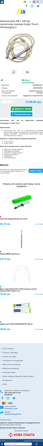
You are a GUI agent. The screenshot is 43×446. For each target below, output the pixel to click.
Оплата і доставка (9, 356)
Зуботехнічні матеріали (11, 364)
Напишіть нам (11, 408)
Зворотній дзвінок (12, 414)
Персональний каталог (22, 114)
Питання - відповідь (10, 352)
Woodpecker (7, 380)
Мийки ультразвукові (10, 368)
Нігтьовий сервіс (9, 372)
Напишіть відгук (36, 171)
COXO (4, 384)
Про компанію (8, 349)
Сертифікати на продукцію (12, 360)
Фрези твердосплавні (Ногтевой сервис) (18, 376)
